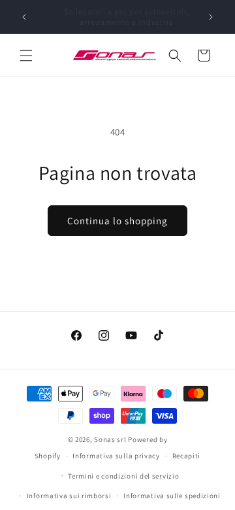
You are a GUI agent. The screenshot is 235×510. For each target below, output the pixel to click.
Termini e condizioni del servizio (123, 476)
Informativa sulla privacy (116, 455)
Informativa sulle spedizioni (172, 495)
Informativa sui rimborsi (69, 495)
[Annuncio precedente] (24, 17)
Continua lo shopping (117, 220)
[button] (26, 55)
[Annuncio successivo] (210, 17)
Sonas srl (110, 439)
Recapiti (186, 455)
